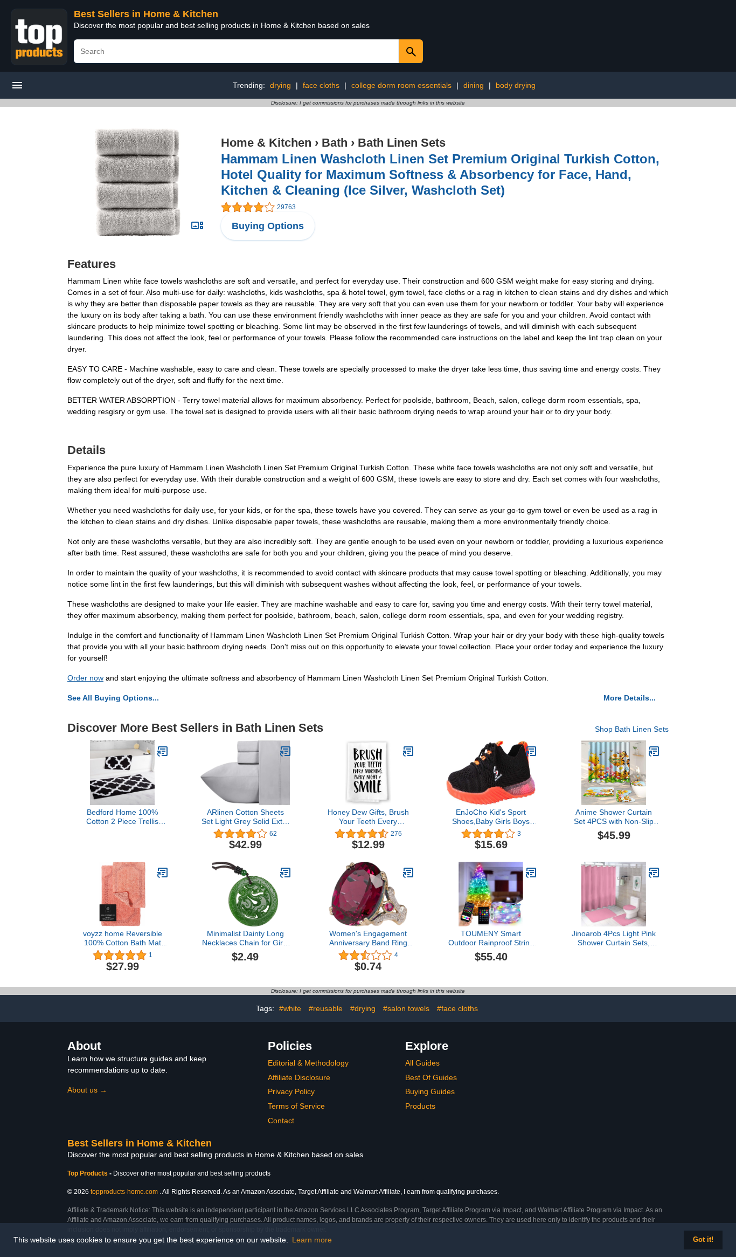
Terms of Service (296, 1106)
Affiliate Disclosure (299, 1077)
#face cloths (457, 1008)
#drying (363, 1008)
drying (280, 85)
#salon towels (406, 1008)
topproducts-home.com (124, 1192)
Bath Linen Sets (402, 142)
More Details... (629, 697)
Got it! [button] (703, 1240)
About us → (87, 1090)
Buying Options (268, 226)
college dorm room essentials (401, 85)
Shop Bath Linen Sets (632, 729)
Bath (335, 142)
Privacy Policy (291, 1091)
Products (420, 1106)
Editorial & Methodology (308, 1063)
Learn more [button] (312, 1239)
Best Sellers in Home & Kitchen (146, 14)
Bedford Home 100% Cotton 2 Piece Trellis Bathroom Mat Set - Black (122, 817)
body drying (516, 85)
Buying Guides (430, 1091)
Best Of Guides (431, 1077)
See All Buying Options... (113, 697)
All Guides (422, 1063)
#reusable (326, 1008)
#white (290, 1008)
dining (473, 85)
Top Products (88, 1173)
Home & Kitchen (266, 142)
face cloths (321, 85)
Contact (281, 1120)
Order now (85, 678)
